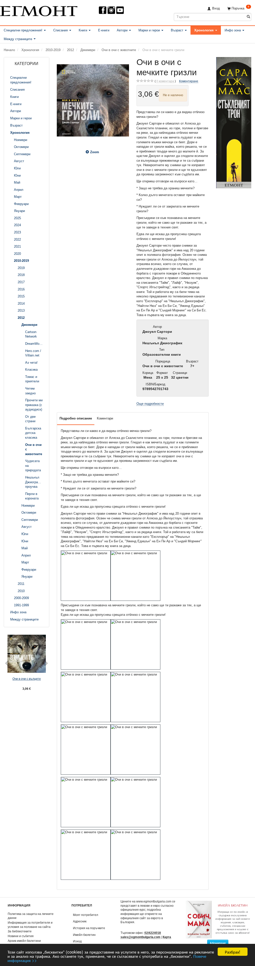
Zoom (94, 152)
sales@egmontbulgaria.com (140, 937)
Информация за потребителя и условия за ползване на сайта (30, 924)
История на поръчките (89, 928)
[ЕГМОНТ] (38, 10)
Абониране (218, 943)
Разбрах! (232, 952)
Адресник (79, 921)
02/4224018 (152, 932)
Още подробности (150, 404)
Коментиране (188, 81)
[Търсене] (248, 16)
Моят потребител (85, 914)
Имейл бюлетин (84, 934)
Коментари (105, 418)
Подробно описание (76, 418)
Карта (167, 937)
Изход (77, 941)
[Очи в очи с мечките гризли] (93, 100)
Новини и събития (21, 936)
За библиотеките (20, 931)
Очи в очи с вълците (26, 678)
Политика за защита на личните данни (31, 916)
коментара (165, 81)
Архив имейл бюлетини (24, 940)
